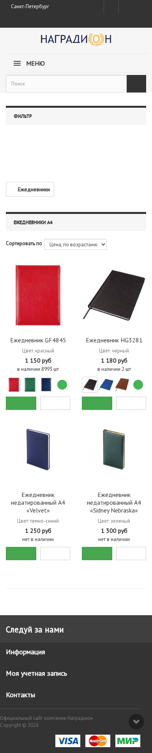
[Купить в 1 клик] (55, 403)
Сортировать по (24, 243)
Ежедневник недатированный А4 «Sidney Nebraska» (114, 502)
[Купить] (21, 403)
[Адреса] (111, 7)
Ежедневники (34, 189)
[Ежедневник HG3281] (114, 295)
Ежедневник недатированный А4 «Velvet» (38, 502)
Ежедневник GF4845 (38, 340)
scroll (136, 722)
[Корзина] (139, 5)
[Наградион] (76, 42)
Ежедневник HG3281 (114, 340)
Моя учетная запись (36, 673)
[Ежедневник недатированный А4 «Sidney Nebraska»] (114, 449)
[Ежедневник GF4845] (38, 295)
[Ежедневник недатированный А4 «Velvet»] (38, 449)
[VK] (125, 7)
